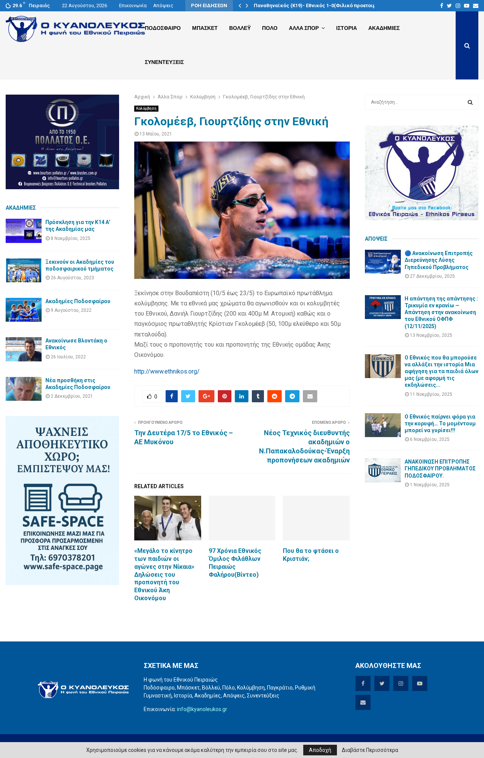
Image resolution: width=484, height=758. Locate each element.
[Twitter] (449, 5)
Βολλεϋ (240, 28)
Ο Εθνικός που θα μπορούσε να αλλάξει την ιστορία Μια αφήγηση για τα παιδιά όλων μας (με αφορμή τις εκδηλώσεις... (441, 371)
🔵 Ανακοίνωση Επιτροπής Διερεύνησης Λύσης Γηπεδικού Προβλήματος (439, 260)
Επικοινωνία (133, 5)
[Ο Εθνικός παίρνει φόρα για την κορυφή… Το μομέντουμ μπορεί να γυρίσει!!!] (383, 425)
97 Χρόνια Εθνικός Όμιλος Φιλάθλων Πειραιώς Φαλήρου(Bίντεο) (235, 562)
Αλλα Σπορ (304, 28)
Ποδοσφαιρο (163, 28)
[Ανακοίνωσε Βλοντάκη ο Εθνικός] (24, 349)
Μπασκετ (205, 28)
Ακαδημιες (384, 28)
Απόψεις (163, 5)
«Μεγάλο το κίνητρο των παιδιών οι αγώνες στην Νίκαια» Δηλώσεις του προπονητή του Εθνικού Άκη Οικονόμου (164, 574)
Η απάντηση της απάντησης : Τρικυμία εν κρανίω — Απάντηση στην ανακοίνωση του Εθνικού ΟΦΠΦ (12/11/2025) (441, 312)
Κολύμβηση (146, 108)
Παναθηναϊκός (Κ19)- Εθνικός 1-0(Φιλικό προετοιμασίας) (323, 5)
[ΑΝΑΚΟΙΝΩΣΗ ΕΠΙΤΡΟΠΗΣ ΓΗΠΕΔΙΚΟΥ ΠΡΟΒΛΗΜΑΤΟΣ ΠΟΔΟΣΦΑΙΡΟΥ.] (383, 470)
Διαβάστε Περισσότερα (370, 750)
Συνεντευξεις (164, 62)
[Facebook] (441, 5)
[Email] (475, 5)
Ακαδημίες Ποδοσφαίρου (77, 301)
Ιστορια (346, 28)
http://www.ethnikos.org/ (167, 371)
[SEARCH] (470, 102)
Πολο (270, 28)
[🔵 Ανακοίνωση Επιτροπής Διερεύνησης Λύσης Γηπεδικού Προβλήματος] (383, 262)
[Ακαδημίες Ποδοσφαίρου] (24, 310)
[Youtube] (466, 5)
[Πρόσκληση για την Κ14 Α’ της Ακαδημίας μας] (24, 231)
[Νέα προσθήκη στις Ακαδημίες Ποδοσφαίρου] (24, 389)
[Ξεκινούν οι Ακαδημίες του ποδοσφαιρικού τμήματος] (24, 270)
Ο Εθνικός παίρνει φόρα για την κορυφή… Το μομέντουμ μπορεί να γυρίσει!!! (440, 423)
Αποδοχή (320, 750)
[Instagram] (458, 5)
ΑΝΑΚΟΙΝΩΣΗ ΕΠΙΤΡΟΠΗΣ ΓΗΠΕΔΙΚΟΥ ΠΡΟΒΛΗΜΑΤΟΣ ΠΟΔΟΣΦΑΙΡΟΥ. (440, 468)
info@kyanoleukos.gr (202, 709)
